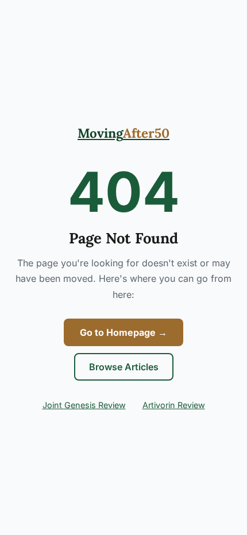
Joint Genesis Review (84, 405)
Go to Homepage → (123, 332)
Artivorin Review (173, 405)
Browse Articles (124, 367)
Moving (123, 133)
